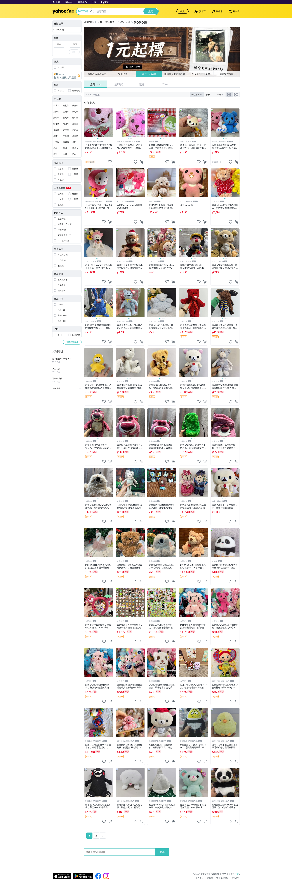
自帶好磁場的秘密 (97, 74)
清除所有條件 (72, 342)
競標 (141, 84)
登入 (182, 11)
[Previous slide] (86, 123)
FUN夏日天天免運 (200, 74)
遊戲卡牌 (122, 74)
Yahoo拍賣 (63, 11)
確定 (74, 51)
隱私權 (210, 877)
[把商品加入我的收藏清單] (110, 162)
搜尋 (162, 852)
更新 (237, 874)
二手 (165, 84)
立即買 (119, 84)
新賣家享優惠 (226, 74)
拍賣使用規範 (222, 877)
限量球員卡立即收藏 (174, 74)
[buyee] (67, 75)
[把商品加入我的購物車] (141, 162)
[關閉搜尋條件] (90, 11)
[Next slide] (111, 123)
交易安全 (236, 877)
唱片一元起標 (149, 73)
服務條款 (199, 877)
